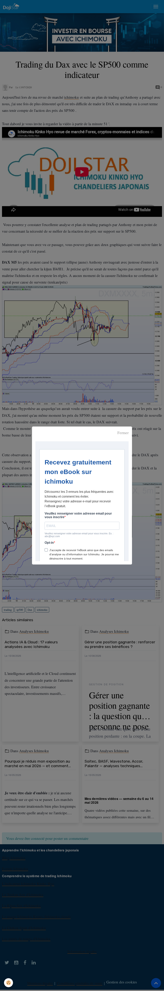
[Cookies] (8, 982)
